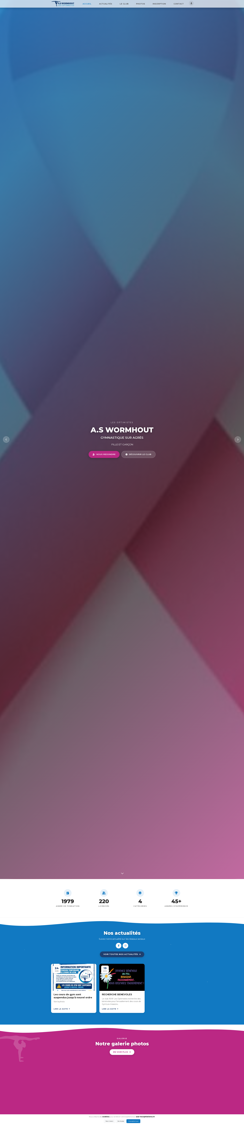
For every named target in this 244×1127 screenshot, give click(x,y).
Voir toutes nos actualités (120, 954)
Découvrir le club (140, 454)
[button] (121, 868)
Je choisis (120, 1121)
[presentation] (6, 439)
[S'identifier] (191, 3)
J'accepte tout (133, 1121)
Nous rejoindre (106, 454)
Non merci (109, 1121)
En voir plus (120, 1052)
